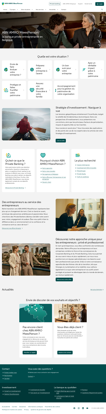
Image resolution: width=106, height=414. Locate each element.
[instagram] (79, 408)
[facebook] (74, 408)
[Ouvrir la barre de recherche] (102, 9)
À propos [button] (12, 10)
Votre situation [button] (25, 10)
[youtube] (87, 408)
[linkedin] (83, 408)
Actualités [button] (52, 10)
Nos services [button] (40, 10)
